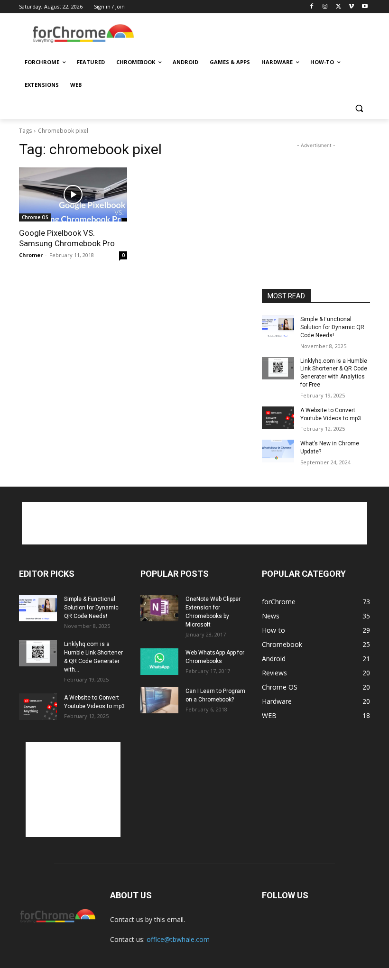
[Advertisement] (259, 33)
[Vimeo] (351, 6)
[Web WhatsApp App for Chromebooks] (159, 661)
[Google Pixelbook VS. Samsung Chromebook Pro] (73, 194)
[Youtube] (364, 6)
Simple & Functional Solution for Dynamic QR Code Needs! (332, 327)
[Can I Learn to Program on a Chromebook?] (159, 700)
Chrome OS (35, 217)
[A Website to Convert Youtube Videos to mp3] (278, 417)
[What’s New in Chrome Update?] (278, 451)
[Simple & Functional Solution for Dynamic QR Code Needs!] (278, 326)
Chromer (31, 254)
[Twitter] (338, 6)
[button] (359, 108)
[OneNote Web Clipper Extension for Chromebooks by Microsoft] (159, 608)
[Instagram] (325, 6)
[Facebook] (311, 6)
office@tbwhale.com (178, 939)
